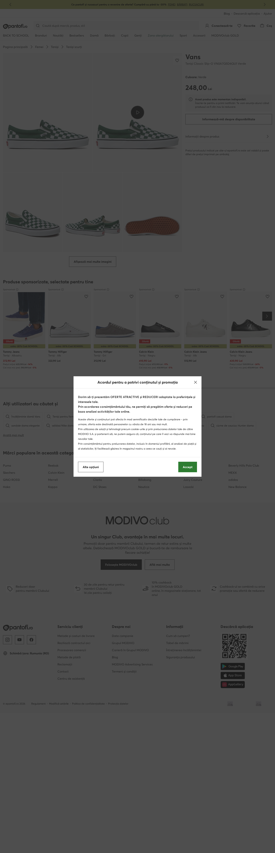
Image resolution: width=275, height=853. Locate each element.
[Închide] (195, 382)
